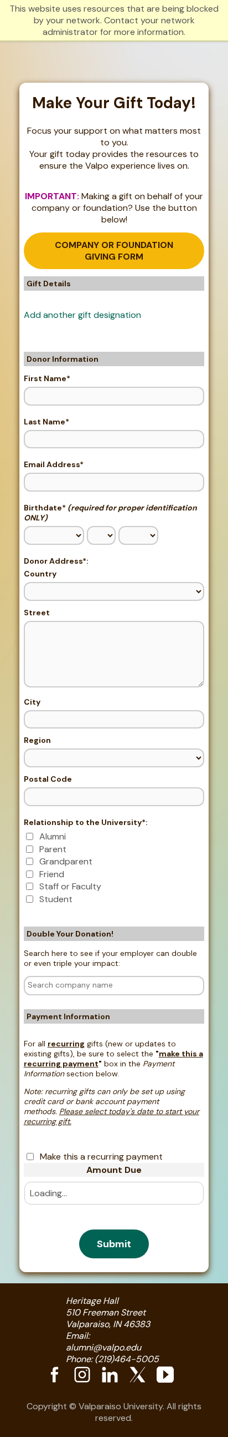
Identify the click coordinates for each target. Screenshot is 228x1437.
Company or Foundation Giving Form (114, 250)
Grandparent (65, 861)
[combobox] (114, 985)
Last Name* (46, 422)
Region (37, 740)
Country (40, 574)
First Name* (47, 378)
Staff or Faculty (70, 886)
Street (37, 613)
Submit (114, 1244)
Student (55, 899)
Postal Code (48, 779)
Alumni (52, 836)
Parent (52, 849)
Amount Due (114, 1170)
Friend (51, 874)
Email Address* (54, 464)
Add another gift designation (82, 315)
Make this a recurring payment (101, 1156)
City (32, 702)
